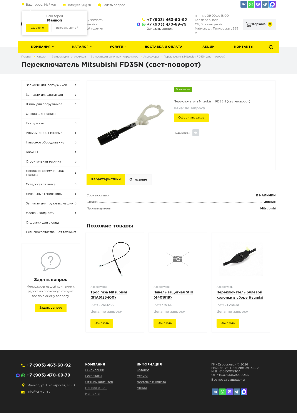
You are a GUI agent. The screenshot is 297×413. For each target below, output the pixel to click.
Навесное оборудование (45, 142)
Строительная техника (43, 161)
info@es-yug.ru (79, 5)
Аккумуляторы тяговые (44, 133)
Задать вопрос (113, 5)
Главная (26, 57)
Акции (208, 47)
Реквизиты (93, 376)
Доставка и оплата (164, 47)
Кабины (32, 152)
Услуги (116, 47)
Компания (41, 47)
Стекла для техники (41, 114)
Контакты (244, 47)
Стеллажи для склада (42, 222)
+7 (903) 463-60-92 (167, 20)
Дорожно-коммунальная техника (45, 173)
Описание (138, 179)
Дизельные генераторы (44, 194)
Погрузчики (35, 123)
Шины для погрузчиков (44, 104)
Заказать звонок (160, 29)
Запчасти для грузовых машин (49, 203)
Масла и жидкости (40, 213)
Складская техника (40, 184)
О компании (94, 370)
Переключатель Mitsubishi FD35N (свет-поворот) (194, 57)
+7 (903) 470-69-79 (167, 24)
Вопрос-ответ (96, 388)
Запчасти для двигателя (44, 95)
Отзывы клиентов (99, 382)
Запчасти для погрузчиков (69, 57)
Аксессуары (151, 57)
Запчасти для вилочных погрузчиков (115, 57)
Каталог (80, 47)
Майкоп (41, 4)
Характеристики (106, 179)
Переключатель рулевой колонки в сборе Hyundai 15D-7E (240, 297)
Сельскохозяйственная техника (50, 232)
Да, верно (37, 28)
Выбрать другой (67, 28)
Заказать (102, 323)
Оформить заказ (191, 117)
